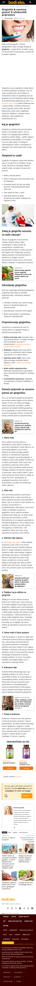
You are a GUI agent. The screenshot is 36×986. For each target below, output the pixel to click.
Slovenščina (9, 913)
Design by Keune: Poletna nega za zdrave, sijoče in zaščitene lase (25, 859)
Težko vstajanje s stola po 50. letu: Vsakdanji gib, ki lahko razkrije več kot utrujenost (23, 703)
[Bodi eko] (17, 2)
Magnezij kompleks (9, 763)
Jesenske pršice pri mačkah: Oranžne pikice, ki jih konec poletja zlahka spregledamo (22, 582)
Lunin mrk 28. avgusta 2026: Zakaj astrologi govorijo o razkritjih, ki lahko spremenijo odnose (18, 967)
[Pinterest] (16, 908)
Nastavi (27, 796)
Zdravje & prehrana (10, 6)
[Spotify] (20, 908)
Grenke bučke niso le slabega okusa (26, 883)
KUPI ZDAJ (9, 768)
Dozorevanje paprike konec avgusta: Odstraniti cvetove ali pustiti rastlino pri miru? (23, 274)
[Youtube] (32, 908)
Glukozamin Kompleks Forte (24, 763)
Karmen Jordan (9, 18)
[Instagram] (12, 908)
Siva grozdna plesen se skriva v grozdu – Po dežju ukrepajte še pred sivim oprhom (17, 962)
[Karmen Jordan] (8, 817)
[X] (28, 908)
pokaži (19, 777)
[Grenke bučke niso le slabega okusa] (26, 875)
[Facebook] (14, 827)
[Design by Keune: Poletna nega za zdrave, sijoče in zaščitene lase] (26, 849)
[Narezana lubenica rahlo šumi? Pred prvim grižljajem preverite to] (9, 875)
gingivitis (15, 832)
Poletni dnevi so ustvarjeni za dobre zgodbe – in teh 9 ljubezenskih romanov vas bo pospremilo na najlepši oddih (9, 862)
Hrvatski (16, 913)
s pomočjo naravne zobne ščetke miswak (17, 345)
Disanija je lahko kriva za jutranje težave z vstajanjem (27, 839)
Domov (3, 6)
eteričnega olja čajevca (12, 542)
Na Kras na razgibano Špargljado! (8, 839)
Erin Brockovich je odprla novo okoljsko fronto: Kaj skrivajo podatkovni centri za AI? (23, 427)
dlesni (9, 832)
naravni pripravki (23, 832)
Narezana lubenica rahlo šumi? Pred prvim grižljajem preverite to (9, 885)
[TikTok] (24, 908)
